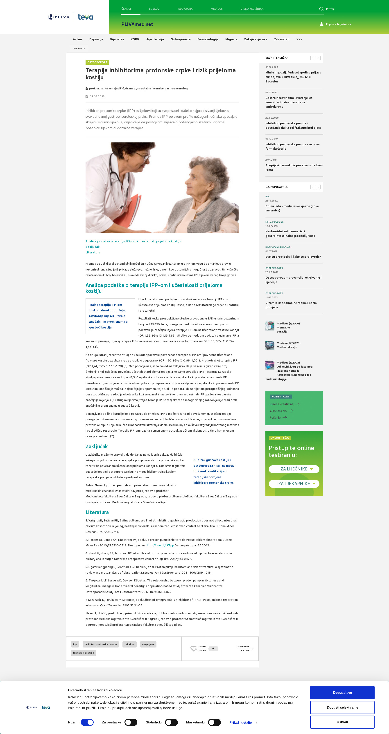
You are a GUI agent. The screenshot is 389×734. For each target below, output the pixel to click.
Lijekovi (154, 8)
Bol (267, 196)
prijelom (129, 644)
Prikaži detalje (240, 722)
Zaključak (93, 247)
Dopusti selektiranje (342, 707)
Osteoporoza (97, 62)
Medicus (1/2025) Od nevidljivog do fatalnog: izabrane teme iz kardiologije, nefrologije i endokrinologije (289, 371)
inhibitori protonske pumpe (101, 644)
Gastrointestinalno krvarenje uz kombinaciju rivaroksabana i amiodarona (288, 102)
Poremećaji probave (277, 247)
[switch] (130, 722)
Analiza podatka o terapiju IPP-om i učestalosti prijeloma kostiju (133, 241)
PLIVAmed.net (137, 24)
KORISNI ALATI (281, 396)
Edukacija (185, 8)
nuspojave (148, 644)
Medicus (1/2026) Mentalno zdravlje (288, 327)
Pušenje (275, 417)
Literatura (93, 252)
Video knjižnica (252, 8)
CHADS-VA (278, 411)
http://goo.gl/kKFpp (160, 545)
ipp (75, 644)
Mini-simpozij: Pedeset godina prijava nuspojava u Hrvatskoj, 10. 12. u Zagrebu (293, 77)
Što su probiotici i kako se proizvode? (293, 257)
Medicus (217, 8)
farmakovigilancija (83, 652)
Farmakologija (274, 222)
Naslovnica (79, 48)
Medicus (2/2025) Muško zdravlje (288, 345)
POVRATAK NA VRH (243, 648)
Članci (126, 8)
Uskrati (342, 722)
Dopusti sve (342, 692)
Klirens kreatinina (281, 404)
